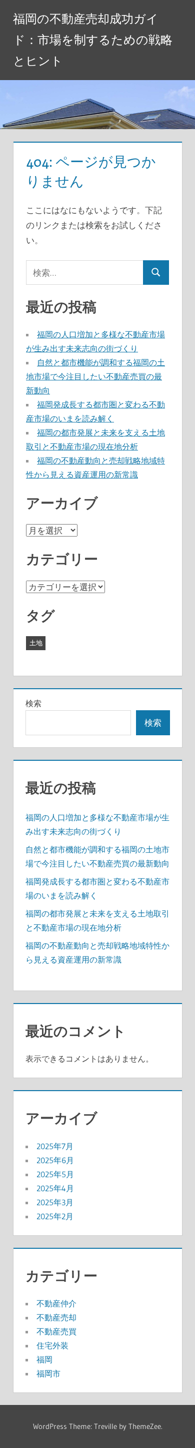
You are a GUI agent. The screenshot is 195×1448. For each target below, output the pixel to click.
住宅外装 (52, 1345)
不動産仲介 (56, 1303)
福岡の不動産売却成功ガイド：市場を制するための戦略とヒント (92, 40)
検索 (34, 703)
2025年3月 (55, 1202)
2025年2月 (55, 1216)
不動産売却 (56, 1317)
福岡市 (48, 1373)
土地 (36, 643)
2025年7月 (55, 1146)
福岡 (44, 1359)
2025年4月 (55, 1188)
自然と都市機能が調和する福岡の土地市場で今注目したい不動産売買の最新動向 (95, 376)
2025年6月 (55, 1160)
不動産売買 (56, 1331)
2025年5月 (55, 1174)
